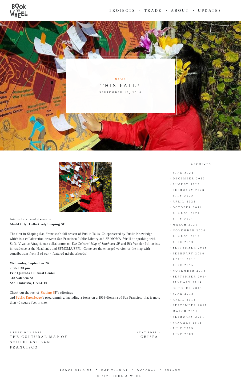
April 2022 (184, 201)
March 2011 (185, 311)
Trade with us (76, 369)
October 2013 (187, 288)
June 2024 (183, 172)
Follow (173, 369)
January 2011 (187, 322)
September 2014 (190, 276)
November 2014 (189, 270)
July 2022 (183, 195)
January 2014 (187, 282)
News (120, 79)
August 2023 (186, 184)
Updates (209, 10)
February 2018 (189, 253)
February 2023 (189, 190)
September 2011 (190, 305)
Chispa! (151, 337)
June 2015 (183, 265)
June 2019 (183, 242)
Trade (153, 10)
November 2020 (189, 230)
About (180, 10)
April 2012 (184, 299)
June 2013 (183, 293)
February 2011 (189, 316)
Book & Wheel (128, 376)
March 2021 (185, 224)
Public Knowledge (29, 297)
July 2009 (183, 328)
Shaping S (47, 292)
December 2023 (189, 178)
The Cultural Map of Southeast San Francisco (39, 342)
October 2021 (187, 207)
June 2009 (183, 334)
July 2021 (183, 219)
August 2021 (186, 213)
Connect (146, 369)
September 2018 (190, 247)
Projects (122, 10)
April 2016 (184, 259)
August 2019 (186, 236)
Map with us (115, 369)
